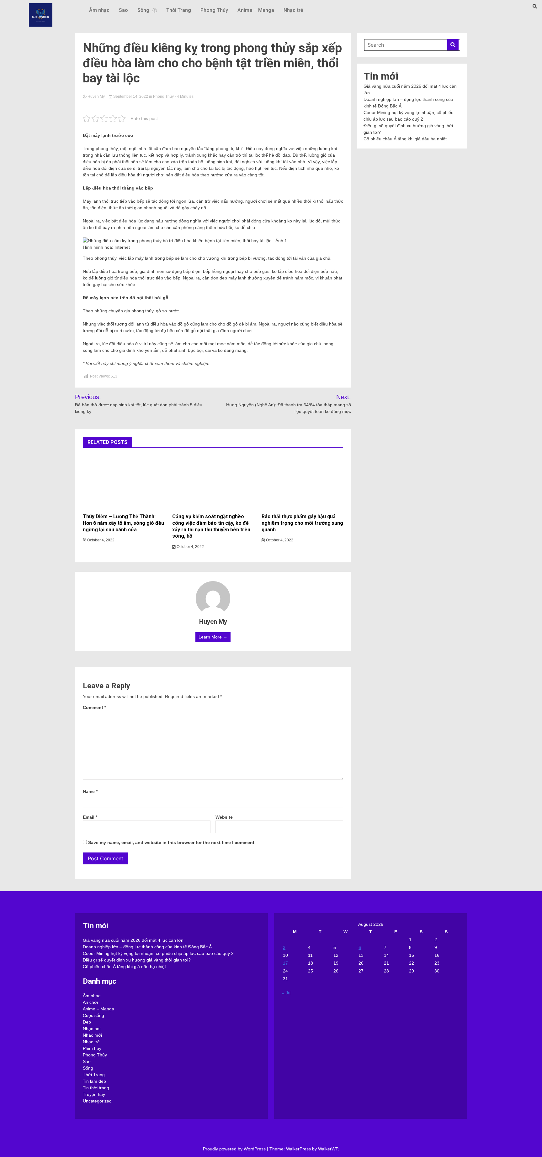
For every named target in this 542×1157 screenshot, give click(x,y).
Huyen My (96, 96)
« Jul (286, 992)
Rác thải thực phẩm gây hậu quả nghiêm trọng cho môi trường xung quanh (302, 523)
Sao (123, 10)
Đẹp (87, 1021)
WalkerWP (328, 1148)
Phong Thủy (214, 10)
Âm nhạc (99, 10)
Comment (94, 707)
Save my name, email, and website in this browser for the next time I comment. (172, 842)
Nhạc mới (92, 1035)
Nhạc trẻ (293, 10)
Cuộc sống (93, 1015)
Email (90, 817)
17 (285, 963)
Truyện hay (94, 1094)
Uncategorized (97, 1100)
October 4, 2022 (100, 540)
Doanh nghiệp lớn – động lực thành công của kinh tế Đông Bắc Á (147, 946)
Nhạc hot (92, 1028)
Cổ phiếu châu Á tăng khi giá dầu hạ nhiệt (405, 138)
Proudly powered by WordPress (235, 1148)
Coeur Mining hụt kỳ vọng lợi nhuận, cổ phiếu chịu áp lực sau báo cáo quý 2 (158, 953)
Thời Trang (178, 10)
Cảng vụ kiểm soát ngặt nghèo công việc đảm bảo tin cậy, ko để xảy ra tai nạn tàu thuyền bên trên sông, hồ (211, 526)
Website (224, 817)
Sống (143, 10)
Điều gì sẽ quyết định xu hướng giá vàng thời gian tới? (137, 959)
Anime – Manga (255, 10)
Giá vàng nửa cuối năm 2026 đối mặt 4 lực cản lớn (133, 940)
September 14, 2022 (130, 96)
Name (90, 791)
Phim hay (92, 1048)
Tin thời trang (96, 1087)
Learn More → (213, 636)
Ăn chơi (90, 1002)
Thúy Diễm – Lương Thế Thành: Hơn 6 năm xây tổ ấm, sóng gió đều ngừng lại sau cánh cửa (123, 523)
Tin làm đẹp (94, 1081)
